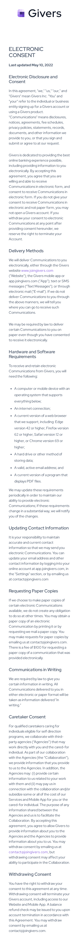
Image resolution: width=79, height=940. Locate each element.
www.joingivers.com (37, 270)
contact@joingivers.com (28, 852)
